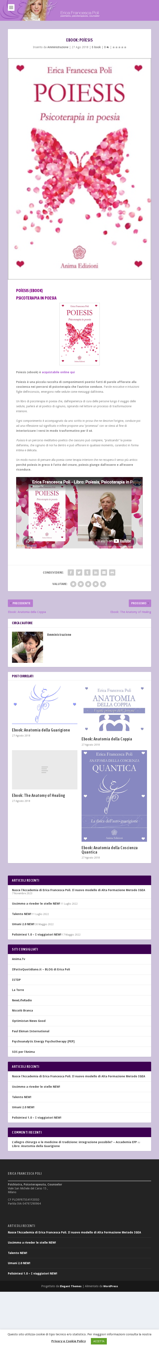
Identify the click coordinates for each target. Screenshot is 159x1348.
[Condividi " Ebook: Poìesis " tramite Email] (104, 572)
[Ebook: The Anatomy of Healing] (44, 769)
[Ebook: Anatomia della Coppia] (114, 709)
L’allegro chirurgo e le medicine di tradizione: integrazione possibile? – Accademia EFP (74, 1142)
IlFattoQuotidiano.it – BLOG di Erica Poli (41, 969)
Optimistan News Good (29, 1021)
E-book (96, 47)
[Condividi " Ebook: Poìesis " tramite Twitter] (79, 572)
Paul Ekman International (30, 1031)
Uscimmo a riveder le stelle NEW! (36, 903)
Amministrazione (57, 47)
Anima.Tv (18, 959)
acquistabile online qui (58, 372)
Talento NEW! (21, 914)
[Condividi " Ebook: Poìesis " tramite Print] (112, 572)
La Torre (18, 990)
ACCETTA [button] (98, 1341)
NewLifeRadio (22, 1000)
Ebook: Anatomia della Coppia (107, 738)
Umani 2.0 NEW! (23, 924)
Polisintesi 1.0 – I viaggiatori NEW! (36, 934)
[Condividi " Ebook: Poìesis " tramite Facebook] (71, 572)
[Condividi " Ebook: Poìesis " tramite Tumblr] (87, 572)
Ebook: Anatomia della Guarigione (41, 730)
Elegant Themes (71, 1286)
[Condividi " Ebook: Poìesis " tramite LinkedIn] (96, 572)
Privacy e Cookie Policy (68, 1341)
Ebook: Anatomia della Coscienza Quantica (110, 849)
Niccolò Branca (22, 1010)
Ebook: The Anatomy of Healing (38, 795)
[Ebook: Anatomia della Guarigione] (44, 704)
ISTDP (16, 979)
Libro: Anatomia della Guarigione (36, 1146)
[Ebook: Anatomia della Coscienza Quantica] (114, 796)
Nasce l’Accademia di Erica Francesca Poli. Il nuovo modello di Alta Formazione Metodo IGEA (78, 890)
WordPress (110, 1286)
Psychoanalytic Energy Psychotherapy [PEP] (43, 1041)
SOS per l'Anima (23, 1051)
